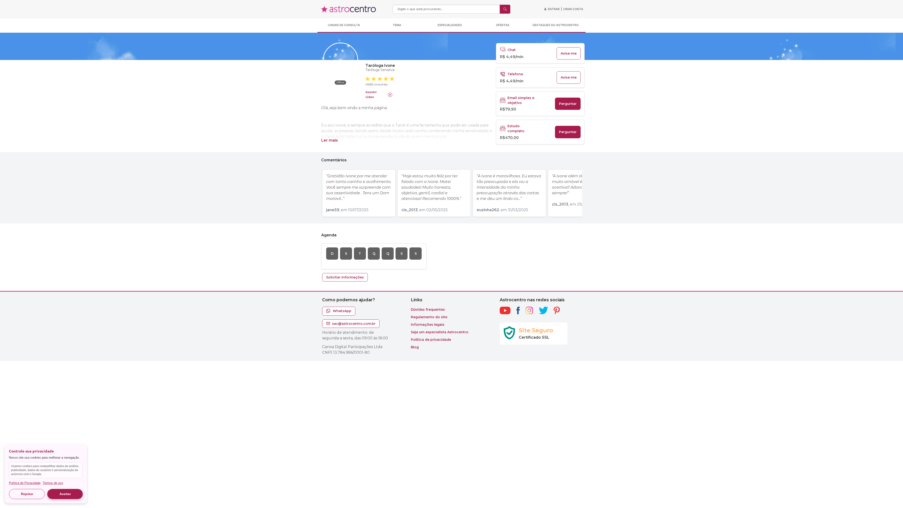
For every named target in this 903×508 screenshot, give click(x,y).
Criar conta (573, 9)
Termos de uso (53, 483)
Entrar (554, 9)
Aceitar (65, 494)
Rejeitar (27, 494)
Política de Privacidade (24, 483)
